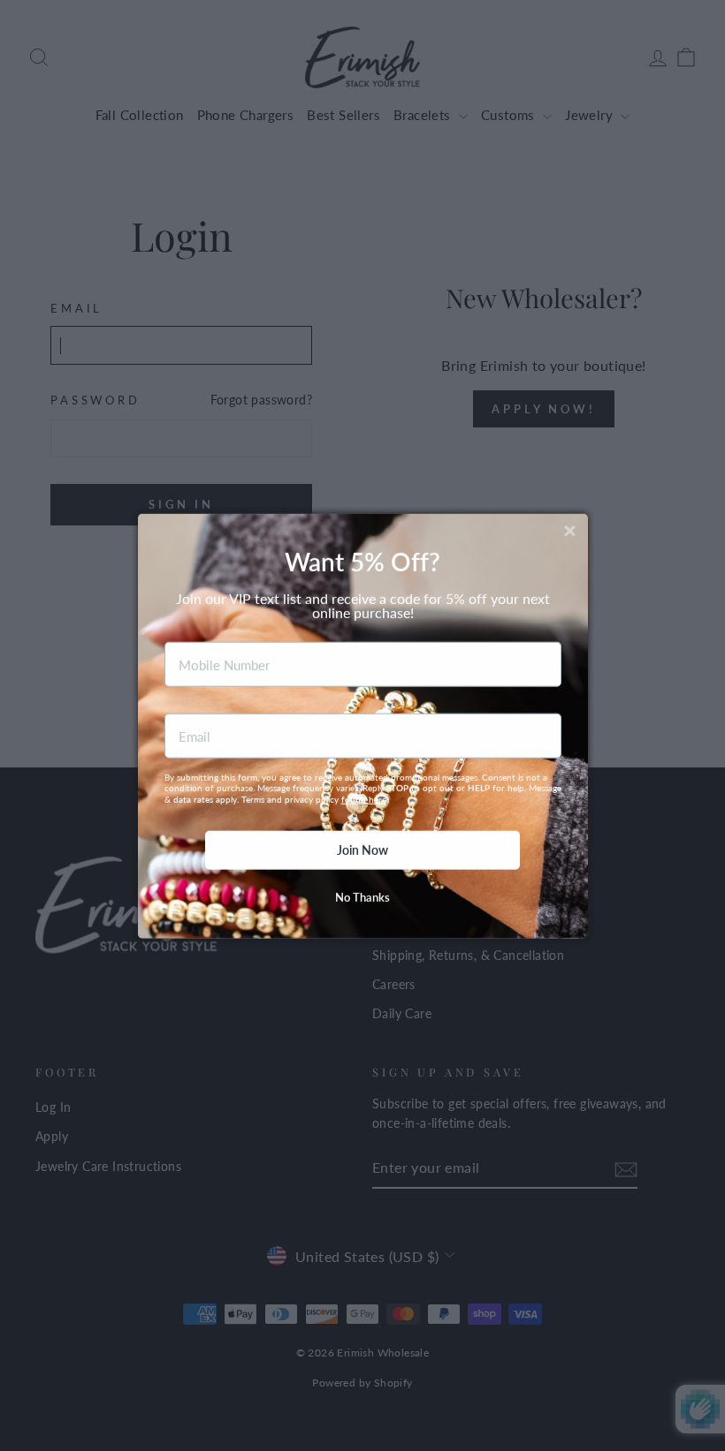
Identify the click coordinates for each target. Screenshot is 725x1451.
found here (363, 798)
